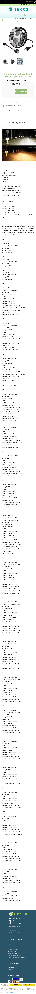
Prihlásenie (7, 1)
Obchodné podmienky (13, 947)
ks (12, 92)
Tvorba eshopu (13, 930)
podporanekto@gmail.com (19, 923)
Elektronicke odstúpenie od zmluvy (17, 957)
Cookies (11, 969)
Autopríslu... (21, 18)
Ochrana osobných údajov (14, 955)
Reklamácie (11, 945)
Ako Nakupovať (12, 951)
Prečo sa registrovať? (13, 949)
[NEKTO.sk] (18, 10)
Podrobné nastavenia (29, 984)
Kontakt (10, 942)
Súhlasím (16, 984)
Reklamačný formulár (13, 953)
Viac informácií (12, 992)
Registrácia (14, 1)
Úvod (15, 18)
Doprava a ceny (12, 967)
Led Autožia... (29, 18)
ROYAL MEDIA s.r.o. (14, 932)
